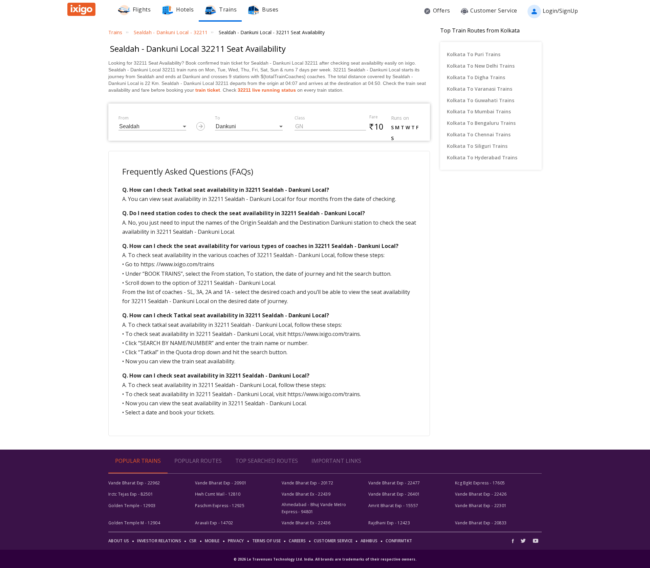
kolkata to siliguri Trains (477, 146)
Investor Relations (159, 541)
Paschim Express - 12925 (219, 505)
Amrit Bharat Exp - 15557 (393, 505)
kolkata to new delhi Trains (481, 66)
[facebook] (514, 541)
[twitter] (523, 541)
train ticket (207, 90)
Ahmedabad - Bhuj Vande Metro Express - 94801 (314, 508)
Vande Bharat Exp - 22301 (480, 505)
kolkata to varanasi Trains (479, 89)
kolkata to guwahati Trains (480, 100)
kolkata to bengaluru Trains (481, 123)
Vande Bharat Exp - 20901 (220, 483)
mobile (212, 541)
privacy (236, 541)
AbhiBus (369, 541)
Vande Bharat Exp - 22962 (134, 483)
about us (118, 541)
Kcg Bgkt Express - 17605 (480, 483)
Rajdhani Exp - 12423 (389, 523)
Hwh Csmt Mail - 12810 (217, 494)
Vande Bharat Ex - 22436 (306, 523)
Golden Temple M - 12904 (134, 523)
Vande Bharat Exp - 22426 (480, 494)
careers (297, 541)
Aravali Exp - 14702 (214, 523)
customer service (333, 541)
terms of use (266, 541)
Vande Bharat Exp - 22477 (394, 483)
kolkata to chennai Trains (479, 134)
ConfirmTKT (399, 541)
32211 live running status (267, 90)
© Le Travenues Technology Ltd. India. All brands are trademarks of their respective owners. (325, 559)
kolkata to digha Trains (476, 77)
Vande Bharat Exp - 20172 (307, 483)
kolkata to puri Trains (473, 54)
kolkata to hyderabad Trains (482, 157)
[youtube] (535, 541)
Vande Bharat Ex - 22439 (306, 494)
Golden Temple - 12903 (131, 505)
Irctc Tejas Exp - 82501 (130, 494)
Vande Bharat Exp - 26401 (394, 494)
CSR (193, 541)
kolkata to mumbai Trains (479, 111)
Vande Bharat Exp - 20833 (480, 523)
